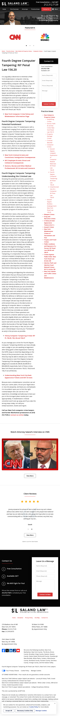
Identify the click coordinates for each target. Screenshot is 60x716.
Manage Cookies (36, 670)
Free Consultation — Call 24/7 (47, 2)
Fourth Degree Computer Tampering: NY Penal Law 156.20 (53, 178)
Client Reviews (30, 493)
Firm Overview (14, 9)
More (56, 9)
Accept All (9, 710)
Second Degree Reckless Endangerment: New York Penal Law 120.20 (52, 206)
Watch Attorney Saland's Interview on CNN (30, 432)
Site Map (37, 618)
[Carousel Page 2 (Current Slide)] (32, 529)
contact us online (17, 415)
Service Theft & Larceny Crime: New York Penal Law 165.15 (51, 128)
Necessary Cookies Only (25, 710)
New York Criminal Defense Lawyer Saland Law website (19, 683)
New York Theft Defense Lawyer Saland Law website (18, 678)
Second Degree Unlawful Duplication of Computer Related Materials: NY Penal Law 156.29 (53, 159)
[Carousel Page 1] (28, 529)
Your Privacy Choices (12, 670)
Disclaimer (20, 618)
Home (4, 9)
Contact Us (46, 9)
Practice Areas (35, 9)
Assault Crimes (49, 227)
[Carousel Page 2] (30, 45)
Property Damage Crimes (50, 136)
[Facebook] (3, 650)
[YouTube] (18, 650)
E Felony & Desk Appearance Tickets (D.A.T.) (49, 223)
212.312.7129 (51, 4)
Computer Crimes (38, 51)
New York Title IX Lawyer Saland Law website (16, 687)
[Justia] (14, 650)
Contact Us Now (48, 104)
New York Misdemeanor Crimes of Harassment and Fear (49, 233)
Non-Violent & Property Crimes (24, 51)
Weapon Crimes (49, 214)
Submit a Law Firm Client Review (30, 541)
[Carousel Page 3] (33, 45)
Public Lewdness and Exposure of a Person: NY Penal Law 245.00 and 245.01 (50, 248)
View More (30, 476)
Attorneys (25, 9)
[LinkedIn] (10, 650)
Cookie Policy (25, 670)
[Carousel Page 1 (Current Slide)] (26, 45)
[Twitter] (7, 650)
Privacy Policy (29, 618)
